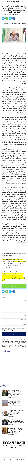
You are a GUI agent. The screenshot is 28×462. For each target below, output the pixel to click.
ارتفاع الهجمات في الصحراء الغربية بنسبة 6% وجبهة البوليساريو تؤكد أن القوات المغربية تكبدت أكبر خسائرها (14, 403)
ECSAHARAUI (14, 14)
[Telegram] (3, 18)
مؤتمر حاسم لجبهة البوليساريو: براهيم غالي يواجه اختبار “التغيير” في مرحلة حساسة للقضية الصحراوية (16, 412)
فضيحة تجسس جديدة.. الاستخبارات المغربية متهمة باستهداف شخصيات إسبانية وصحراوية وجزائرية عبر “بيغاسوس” (14, 393)
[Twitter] (10, 18)
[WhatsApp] (6, 18)
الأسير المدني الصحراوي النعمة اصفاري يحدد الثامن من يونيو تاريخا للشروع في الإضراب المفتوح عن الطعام (15, 430)
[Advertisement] (14, 368)
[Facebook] (13, 18)
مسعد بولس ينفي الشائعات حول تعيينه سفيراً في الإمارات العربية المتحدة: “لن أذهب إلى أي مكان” (16, 421)
